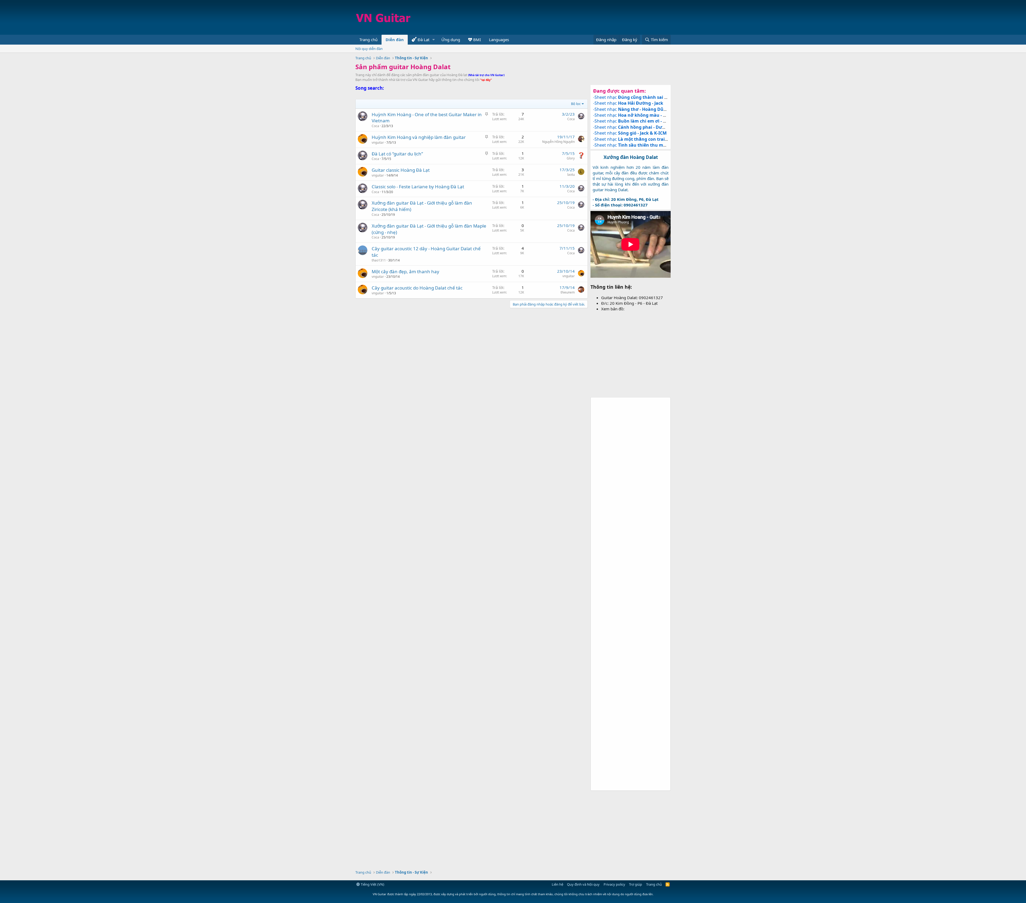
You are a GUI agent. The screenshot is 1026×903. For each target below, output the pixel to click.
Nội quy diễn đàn (369, 48)
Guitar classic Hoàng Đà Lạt (401, 170)
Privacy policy (614, 884)
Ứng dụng (450, 39)
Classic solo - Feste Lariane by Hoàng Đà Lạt (418, 186)
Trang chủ (368, 39)
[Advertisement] (573, 17)
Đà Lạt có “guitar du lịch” (397, 154)
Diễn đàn (395, 39)
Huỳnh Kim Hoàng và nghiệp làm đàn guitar (419, 137)
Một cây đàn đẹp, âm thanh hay (405, 271)
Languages (499, 39)
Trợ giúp (635, 884)
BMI (476, 39)
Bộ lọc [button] (576, 103)
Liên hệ (557, 884)
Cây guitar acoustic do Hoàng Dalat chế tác (417, 288)
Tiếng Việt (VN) (372, 884)
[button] (433, 40)
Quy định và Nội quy (583, 884)
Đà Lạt (423, 39)
